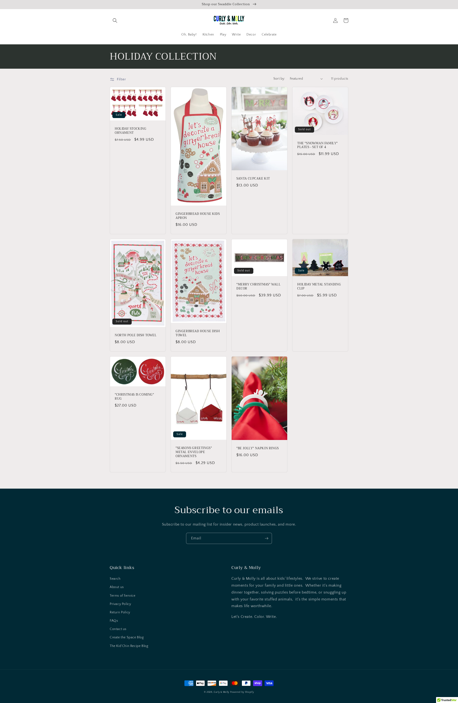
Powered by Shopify (242, 692)
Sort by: (279, 79)
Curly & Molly (221, 692)
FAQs (114, 621)
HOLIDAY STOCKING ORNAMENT (130, 131)
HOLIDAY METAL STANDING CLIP (319, 287)
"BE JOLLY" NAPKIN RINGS (257, 448)
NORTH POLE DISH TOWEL (136, 335)
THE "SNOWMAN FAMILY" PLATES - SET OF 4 (317, 145)
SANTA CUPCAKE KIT (253, 179)
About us (117, 587)
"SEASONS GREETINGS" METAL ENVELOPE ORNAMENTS (194, 452)
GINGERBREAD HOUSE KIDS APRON (198, 216)
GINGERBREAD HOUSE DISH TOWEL (198, 333)
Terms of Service (122, 596)
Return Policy (120, 612)
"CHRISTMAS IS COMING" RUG (134, 397)
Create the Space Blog (127, 637)
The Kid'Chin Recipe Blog (129, 646)
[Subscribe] (266, 538)
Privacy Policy (120, 604)
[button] (115, 20)
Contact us (118, 629)
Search (115, 579)
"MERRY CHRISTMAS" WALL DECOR (258, 287)
